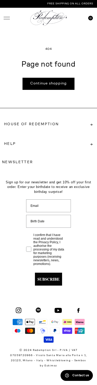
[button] (6, 18)
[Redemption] (48, 18)
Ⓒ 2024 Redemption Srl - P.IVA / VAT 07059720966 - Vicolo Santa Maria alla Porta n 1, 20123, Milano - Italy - (48, 355)
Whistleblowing (59, 360)
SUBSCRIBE (48, 279)
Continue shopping (48, 83)
